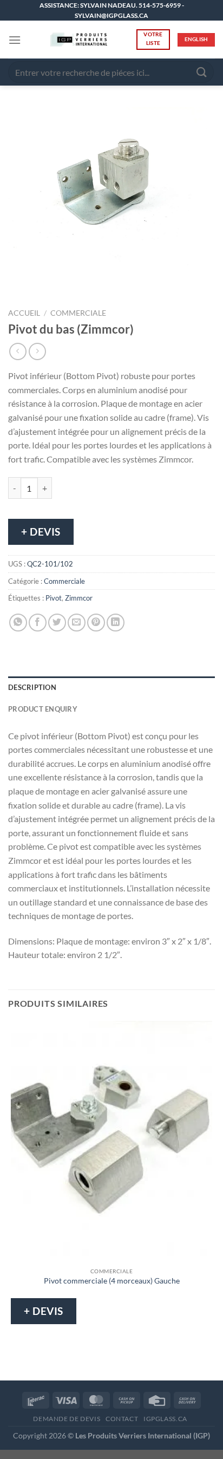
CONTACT (122, 1419)
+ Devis (41, 531)
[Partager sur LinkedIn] (115, 622)
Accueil (24, 313)
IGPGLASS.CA (165, 1419)
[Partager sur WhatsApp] (18, 622)
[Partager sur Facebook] (38, 622)
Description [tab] (32, 687)
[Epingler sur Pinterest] (96, 622)
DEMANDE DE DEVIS (66, 1419)
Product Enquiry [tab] (42, 709)
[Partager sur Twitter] (57, 622)
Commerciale (78, 313)
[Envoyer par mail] (77, 622)
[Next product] (17, 351)
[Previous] (18, 284)
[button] (14, 40)
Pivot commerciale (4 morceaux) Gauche (112, 1280)
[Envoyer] (202, 72)
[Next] (48, 284)
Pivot (53, 598)
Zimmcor (79, 598)
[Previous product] (37, 351)
